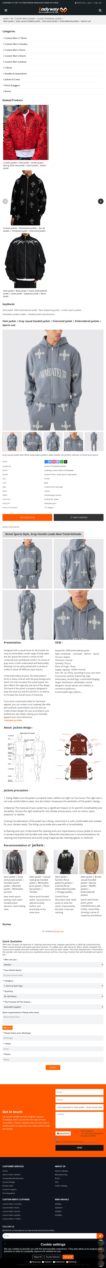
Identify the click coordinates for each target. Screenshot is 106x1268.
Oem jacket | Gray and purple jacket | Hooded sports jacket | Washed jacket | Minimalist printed (14, 884)
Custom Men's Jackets (25, 18)
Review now (59, 931)
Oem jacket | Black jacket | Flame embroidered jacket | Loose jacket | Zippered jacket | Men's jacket (25, 294)
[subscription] (100, 1236)
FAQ (56, 1182)
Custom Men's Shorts (11, 1211)
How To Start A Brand (11, 1174)
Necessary (36, 1262)
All (12, 18)
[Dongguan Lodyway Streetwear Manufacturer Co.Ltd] (53, 10)
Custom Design (8, 1182)
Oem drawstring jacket (49, 310)
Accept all (68, 1257)
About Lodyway (61, 1171)
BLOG (57, 1178)
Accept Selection (53, 1257)
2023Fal (58, 1211)
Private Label (7, 1185)
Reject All (38, 1257)
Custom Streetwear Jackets (49, 18)
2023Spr (58, 1204)
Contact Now (29, 517)
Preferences (60, 1262)
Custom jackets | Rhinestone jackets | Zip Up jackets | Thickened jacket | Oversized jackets (24, 229)
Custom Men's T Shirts (11, 1219)
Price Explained (8, 1193)
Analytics (48, 1262)
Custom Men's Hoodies (12, 1204)
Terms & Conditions (90, 1142)
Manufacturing (61, 1174)
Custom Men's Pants (10, 1207)
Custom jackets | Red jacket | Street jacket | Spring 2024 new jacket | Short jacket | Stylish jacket (24, 165)
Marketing (72, 1262)
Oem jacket (7, 310)
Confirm (53, 1067)
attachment (64, 1133)
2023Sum (59, 1207)
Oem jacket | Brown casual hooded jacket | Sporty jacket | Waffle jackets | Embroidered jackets (91, 886)
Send (79, 1147)
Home (6, 18)
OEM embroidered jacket (25, 310)
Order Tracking (61, 1185)
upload (8, 1028)
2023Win (58, 1215)
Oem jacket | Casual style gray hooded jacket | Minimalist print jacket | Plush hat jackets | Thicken (39, 884)
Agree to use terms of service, (76, 1142)
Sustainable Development (13, 1178)
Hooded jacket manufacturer (41, 314)
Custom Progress (9, 1189)
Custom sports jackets (71, 310)
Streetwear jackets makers (14, 314)
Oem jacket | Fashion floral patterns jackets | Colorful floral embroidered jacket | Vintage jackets (65, 884)
